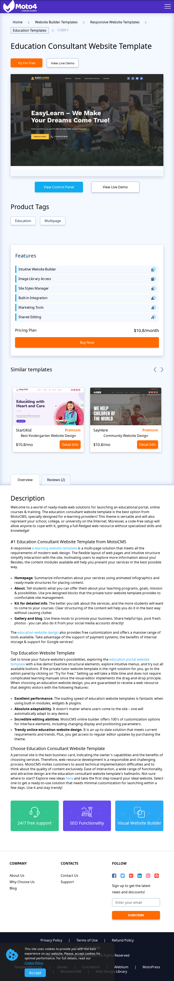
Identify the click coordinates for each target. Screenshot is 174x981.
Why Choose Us (22, 882)
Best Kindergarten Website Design (48, 435)
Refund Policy (123, 940)
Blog (13, 888)
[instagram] (148, 876)
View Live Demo (62, 63)
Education (23, 220)
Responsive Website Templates (115, 22)
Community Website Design (126, 435)
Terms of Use (87, 940)
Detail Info (70, 444)
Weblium (121, 967)
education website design (38, 632)
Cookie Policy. (34, 963)
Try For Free (26, 63)
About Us (17, 875)
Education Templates (29, 30)
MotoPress (151, 967)
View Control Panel (59, 187)
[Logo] (17, 6)
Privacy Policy (51, 940)
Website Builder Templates (56, 22)
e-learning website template (54, 548)
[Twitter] (123, 876)
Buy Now (87, 342)
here (69, 778)
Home (17, 22)
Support (67, 882)
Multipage (53, 220)
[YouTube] (131, 876)
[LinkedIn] (140, 876)
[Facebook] (114, 876)
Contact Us (69, 875)
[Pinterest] (156, 876)
